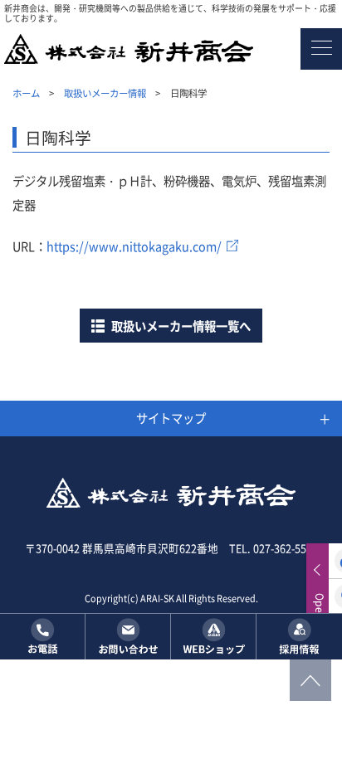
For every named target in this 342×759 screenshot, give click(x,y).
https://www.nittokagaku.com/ (134, 246)
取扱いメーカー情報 (105, 93)
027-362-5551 (285, 548)
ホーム (26, 93)
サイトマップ (171, 417)
